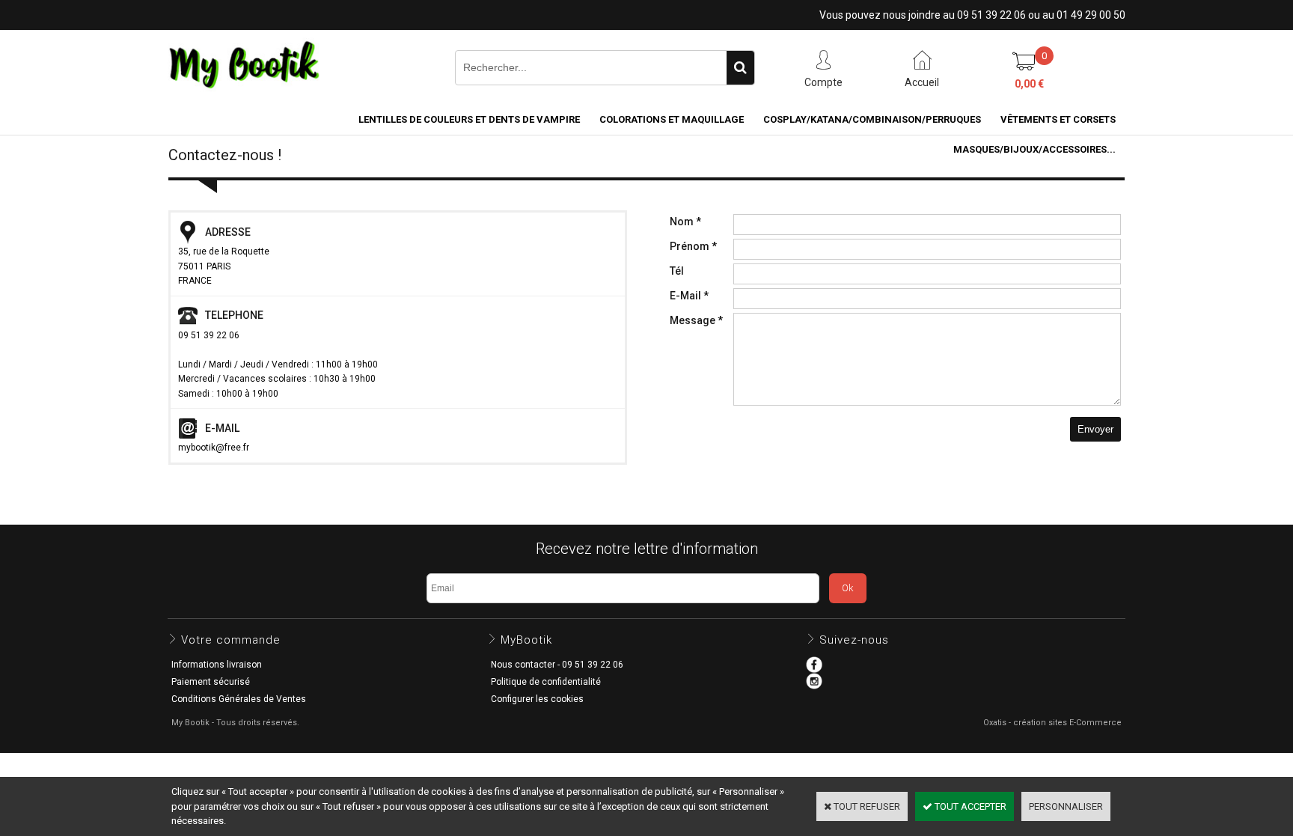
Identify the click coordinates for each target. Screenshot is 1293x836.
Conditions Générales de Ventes (238, 699)
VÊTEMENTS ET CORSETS (1058, 119)
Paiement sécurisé (210, 682)
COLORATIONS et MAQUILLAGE (671, 119)
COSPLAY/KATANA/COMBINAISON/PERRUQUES (872, 119)
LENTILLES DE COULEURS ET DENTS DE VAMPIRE (469, 119)
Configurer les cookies (537, 699)
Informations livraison (216, 664)
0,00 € (1029, 84)
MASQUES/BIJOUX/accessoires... (1034, 149)
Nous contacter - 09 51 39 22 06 (557, 664)
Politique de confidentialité (546, 682)
